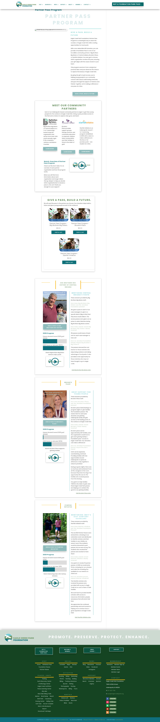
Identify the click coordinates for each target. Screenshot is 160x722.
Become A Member (67, 650)
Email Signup (92, 650)
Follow (112, 698)
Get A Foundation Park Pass (43, 651)
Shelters (72, 698)
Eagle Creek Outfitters (44, 686)
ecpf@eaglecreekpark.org (115, 694)
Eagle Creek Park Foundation (58, 720)
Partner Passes (44, 669)
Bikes (65, 703)
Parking (44, 679)
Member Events (115, 667)
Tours (75, 689)
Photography (65, 686)
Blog (84, 664)
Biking (61, 681)
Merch (84, 681)
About (70, 4)
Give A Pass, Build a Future (84, 94)
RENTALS (68, 694)
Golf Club (38, 704)
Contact (86, 4)
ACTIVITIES (68, 673)
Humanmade (119, 720)
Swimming (74, 676)
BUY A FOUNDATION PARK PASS (126, 4)
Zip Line (65, 684)
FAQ (71, 667)
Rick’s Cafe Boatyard (44, 706)
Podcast (98, 664)
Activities (62, 664)
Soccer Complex (48, 704)
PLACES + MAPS (44, 675)
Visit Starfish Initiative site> (83, 617)
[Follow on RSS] (107, 712)
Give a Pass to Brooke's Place (54, 423)
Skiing (70, 689)
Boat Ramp (44, 696)
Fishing (71, 684)
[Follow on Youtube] (107, 709)
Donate (98, 679)
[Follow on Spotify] (107, 705)
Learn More (50, 149)
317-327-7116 (111, 690)
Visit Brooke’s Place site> (83, 493)
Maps (68, 664)
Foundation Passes (44, 667)
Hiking (67, 676)
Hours (39, 664)
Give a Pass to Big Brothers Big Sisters (54, 327)
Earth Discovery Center (44, 681)
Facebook (95, 667)
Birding (74, 679)
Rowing (73, 686)
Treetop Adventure (71, 681)
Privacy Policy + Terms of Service (94, 720)
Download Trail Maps (44, 711)
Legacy (92, 684)
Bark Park (40, 699)
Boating (61, 676)
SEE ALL (68, 661)
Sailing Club (49, 701)
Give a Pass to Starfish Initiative (54, 548)
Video (88, 667)
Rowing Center (40, 701)
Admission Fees (47, 664)
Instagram (92, 669)
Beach (52, 696)
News (55, 4)
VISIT (44, 661)
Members (78, 4)
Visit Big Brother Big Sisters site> (81, 370)
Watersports (63, 689)
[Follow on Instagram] (107, 702)
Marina (37, 696)
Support (62, 4)
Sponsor (98, 681)
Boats (70, 703)
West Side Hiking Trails (44, 694)
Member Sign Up (119, 664)
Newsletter (90, 664)
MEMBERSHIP (115, 661)
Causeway (48, 699)
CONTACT (115, 678)
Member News (115, 669)
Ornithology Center (44, 684)
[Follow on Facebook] (107, 698)
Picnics (62, 679)
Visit (40, 4)
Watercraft (64, 698)
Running (68, 679)
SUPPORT (116, 649)
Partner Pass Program (48, 9)
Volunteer (91, 681)
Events (66, 667)
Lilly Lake (44, 691)
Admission (48, 4)
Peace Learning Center (44, 689)
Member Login (115, 672)
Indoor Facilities (64, 700)
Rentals (74, 664)
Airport (44, 709)
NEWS (91, 661)
